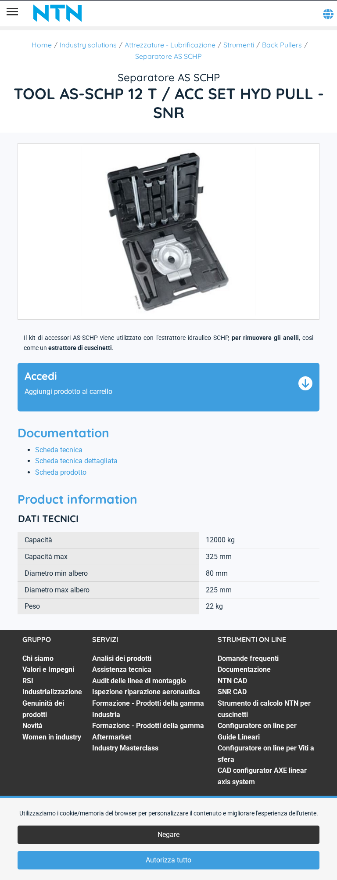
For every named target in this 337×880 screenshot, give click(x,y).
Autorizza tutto (168, 860)
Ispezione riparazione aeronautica (146, 692)
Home (42, 44)
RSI (27, 681)
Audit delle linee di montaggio (139, 681)
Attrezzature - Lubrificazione (170, 44)
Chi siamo (38, 658)
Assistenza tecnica (121, 669)
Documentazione (244, 669)
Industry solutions (88, 44)
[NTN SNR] (57, 13)
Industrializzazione (52, 692)
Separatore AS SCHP (168, 56)
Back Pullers (282, 44)
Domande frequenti (248, 658)
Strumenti (238, 44)
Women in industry (51, 737)
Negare (168, 834)
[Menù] (12, 13)
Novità (32, 725)
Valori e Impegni (48, 669)
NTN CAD (232, 681)
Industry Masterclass (125, 748)
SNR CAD (232, 692)
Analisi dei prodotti (121, 658)
